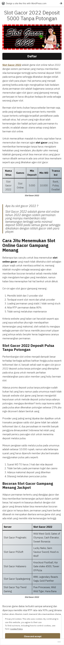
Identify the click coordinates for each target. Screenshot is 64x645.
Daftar (32, 56)
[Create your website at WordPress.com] (32, 3)
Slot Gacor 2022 (11, 65)
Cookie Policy (16, 628)
